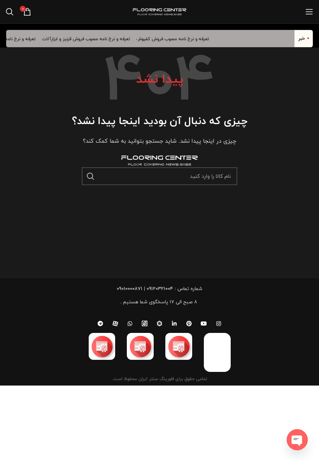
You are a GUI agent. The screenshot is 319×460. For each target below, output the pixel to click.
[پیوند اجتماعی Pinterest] (189, 323)
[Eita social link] (145, 323)
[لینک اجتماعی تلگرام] (100, 323)
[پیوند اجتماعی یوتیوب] (204, 323)
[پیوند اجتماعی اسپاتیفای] (159, 323)
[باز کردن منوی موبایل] (309, 11)
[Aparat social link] (115, 323)
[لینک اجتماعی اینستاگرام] (218, 323)
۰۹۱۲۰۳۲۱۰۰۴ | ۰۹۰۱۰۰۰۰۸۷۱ (145, 288)
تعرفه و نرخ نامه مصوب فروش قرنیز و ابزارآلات (89, 38)
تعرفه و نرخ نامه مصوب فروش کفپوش (175, 38)
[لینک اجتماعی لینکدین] (174, 323)
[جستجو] (10, 11)
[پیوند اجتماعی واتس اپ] (130, 323)
